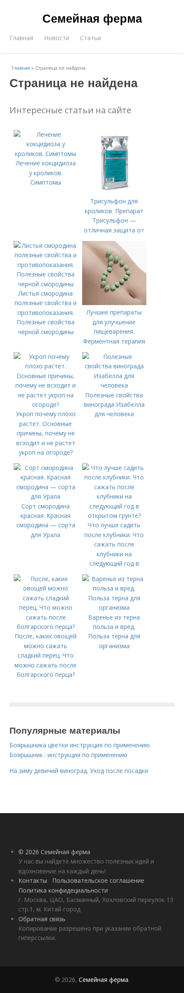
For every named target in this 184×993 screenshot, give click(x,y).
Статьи (90, 38)
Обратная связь (41, 919)
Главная (21, 38)
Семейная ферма (92, 18)
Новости (56, 38)
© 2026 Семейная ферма (54, 852)
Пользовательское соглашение (98, 880)
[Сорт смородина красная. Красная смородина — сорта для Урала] (46, 496)
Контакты (32, 880)
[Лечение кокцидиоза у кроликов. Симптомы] (46, 154)
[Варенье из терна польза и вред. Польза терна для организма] (114, 607)
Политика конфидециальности (63, 890)
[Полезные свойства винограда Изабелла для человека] (114, 385)
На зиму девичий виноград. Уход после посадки (78, 771)
